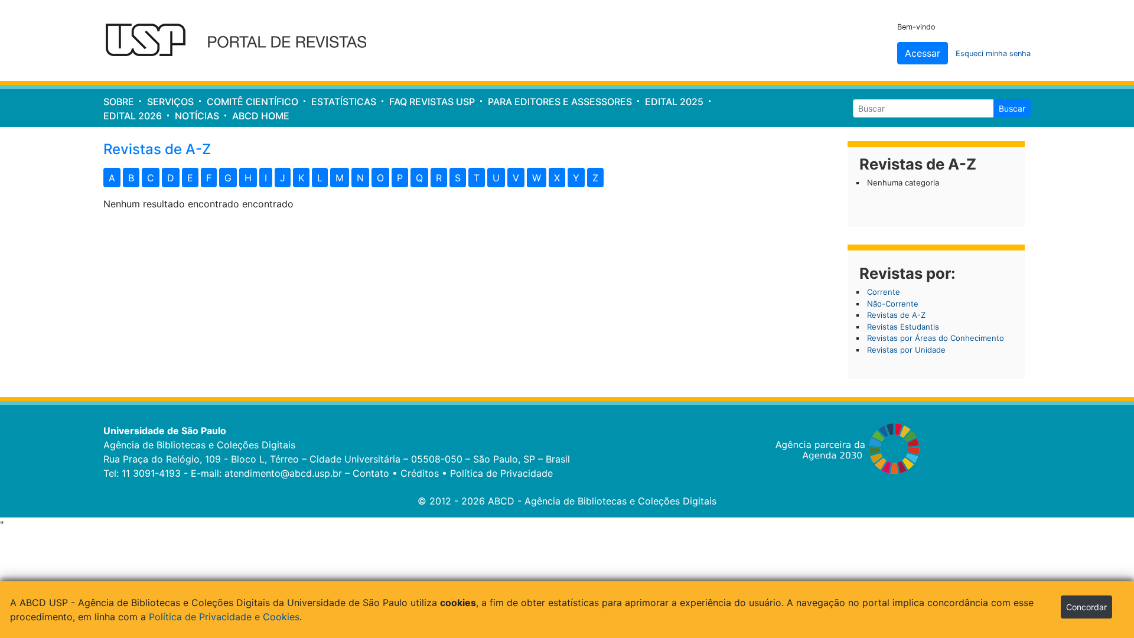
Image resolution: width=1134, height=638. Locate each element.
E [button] (190, 178)
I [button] (266, 178)
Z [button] (595, 178)
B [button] (131, 178)
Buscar (1012, 108)
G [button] (228, 178)
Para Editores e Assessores (560, 102)
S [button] (458, 178)
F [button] (208, 178)
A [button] (112, 178)
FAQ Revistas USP (432, 102)
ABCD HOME (260, 116)
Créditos (419, 473)
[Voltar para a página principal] (243, 41)
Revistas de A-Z (896, 315)
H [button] (248, 178)
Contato (371, 473)
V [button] (516, 178)
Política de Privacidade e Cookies (224, 617)
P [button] (400, 178)
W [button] (536, 178)
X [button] (557, 178)
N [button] (360, 178)
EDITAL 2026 (132, 116)
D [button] (170, 178)
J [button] (282, 178)
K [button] (301, 178)
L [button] (319, 178)
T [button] (477, 178)
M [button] (339, 178)
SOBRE (118, 102)
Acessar (922, 53)
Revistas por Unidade (906, 349)
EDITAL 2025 (674, 102)
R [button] (439, 178)
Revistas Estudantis (903, 326)
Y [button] (576, 178)
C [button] (150, 178)
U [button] (496, 178)
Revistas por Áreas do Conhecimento (935, 338)
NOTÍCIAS (197, 116)
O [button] (380, 178)
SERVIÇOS (170, 102)
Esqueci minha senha (993, 53)
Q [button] (419, 178)
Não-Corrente (892, 303)
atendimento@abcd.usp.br (283, 473)
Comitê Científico (252, 102)
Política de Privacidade (501, 473)
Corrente (883, 292)
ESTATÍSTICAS (343, 102)
